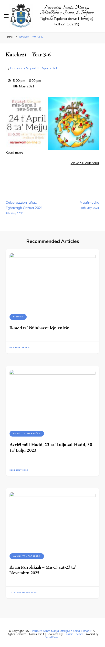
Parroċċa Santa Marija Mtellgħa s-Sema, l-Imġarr (67, 10)
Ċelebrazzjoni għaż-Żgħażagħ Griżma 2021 (24, 207)
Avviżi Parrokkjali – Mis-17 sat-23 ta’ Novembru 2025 (43, 570)
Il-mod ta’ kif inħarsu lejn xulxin (40, 328)
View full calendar (85, 163)
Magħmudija (89, 205)
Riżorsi (18, 316)
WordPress (51, 637)
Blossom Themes (73, 634)
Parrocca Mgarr (22, 68)
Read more (14, 152)
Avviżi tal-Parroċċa (26, 433)
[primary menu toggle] (6, 16)
